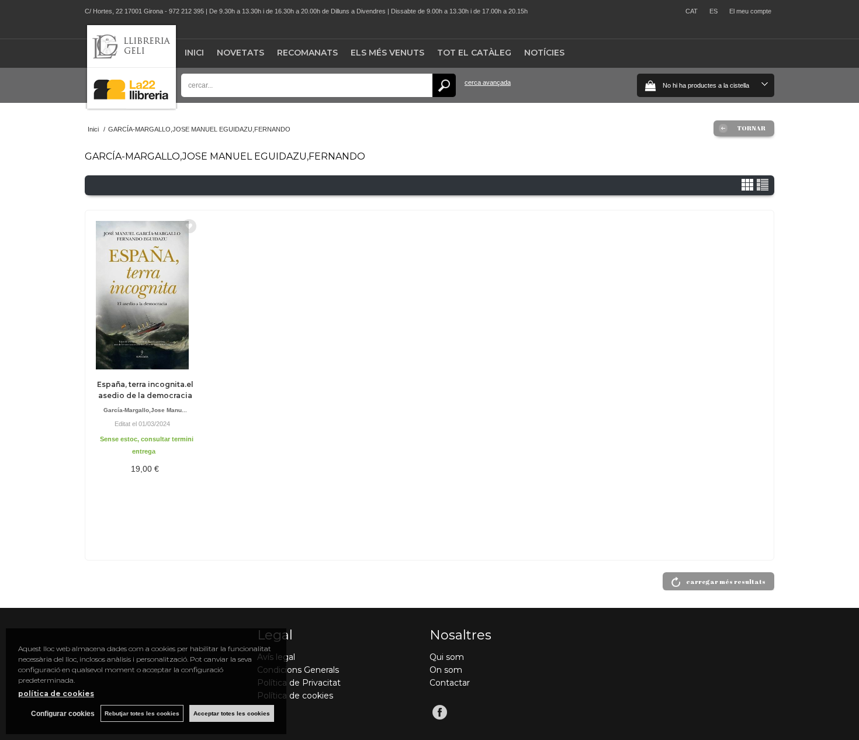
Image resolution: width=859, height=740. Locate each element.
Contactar (450, 682)
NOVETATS (240, 52)
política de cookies (56, 693)
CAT (691, 11)
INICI (194, 52)
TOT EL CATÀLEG (474, 52)
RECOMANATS (307, 52)
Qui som (447, 657)
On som (446, 670)
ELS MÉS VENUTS (387, 52)
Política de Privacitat (299, 682)
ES (713, 11)
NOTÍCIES (544, 52)
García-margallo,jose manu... (145, 410)
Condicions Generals (298, 670)
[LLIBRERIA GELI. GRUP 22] (131, 106)
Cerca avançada (488, 82)
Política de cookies (295, 695)
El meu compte (750, 11)
